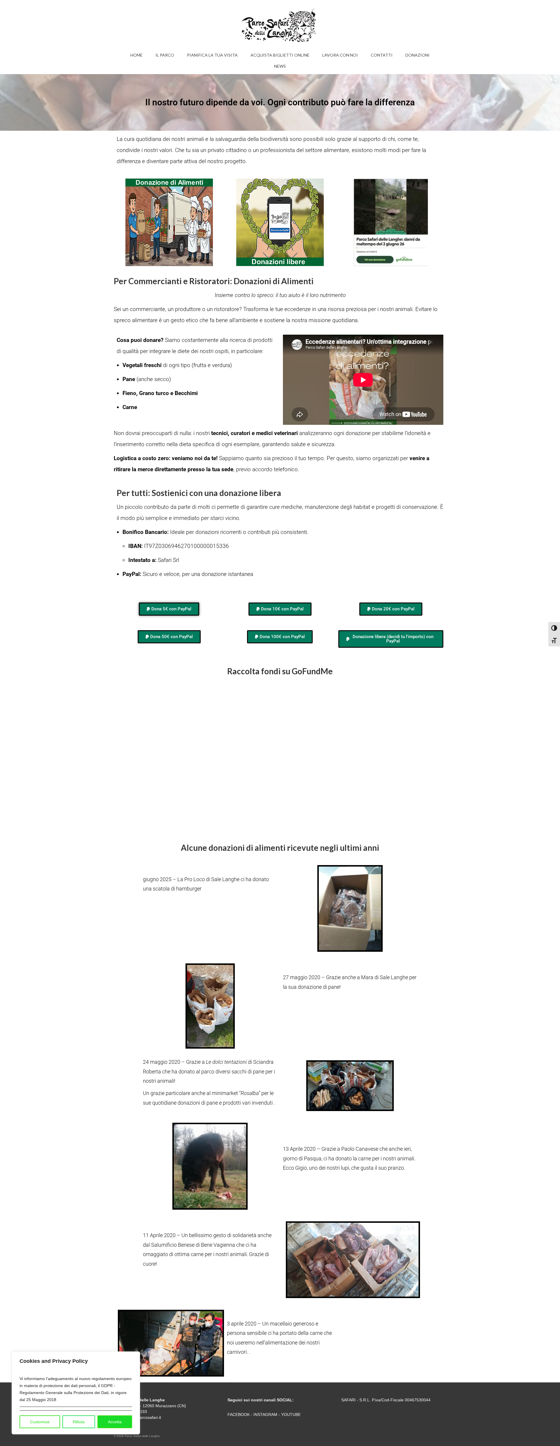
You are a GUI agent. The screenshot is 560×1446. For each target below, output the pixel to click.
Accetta (115, 1421)
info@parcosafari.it (143, 1417)
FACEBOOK (239, 1414)
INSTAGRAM (265, 1414)
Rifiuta (79, 1421)
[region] (76, 1392)
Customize (40, 1421)
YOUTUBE (291, 1414)
